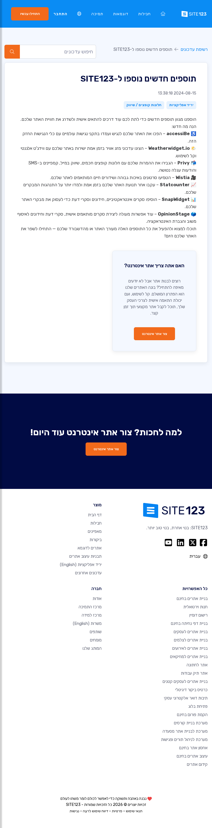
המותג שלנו (92, 648)
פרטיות (117, 811)
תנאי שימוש (134, 811)
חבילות (144, 14)
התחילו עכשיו (30, 14)
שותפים (96, 631)
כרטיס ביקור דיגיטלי (191, 689)
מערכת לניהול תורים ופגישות (184, 739)
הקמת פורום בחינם (192, 714)
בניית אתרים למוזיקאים (189, 656)
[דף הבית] (163, 14)
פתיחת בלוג (198, 706)
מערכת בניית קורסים (191, 722)
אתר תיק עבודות (194, 673)
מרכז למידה (92, 615)
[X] (192, 542)
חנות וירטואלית (195, 606)
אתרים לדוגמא (90, 548)
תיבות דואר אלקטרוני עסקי (186, 698)
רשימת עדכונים (194, 49)
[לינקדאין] (180, 542)
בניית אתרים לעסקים (191, 631)
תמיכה (97, 14)
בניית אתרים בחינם (192, 598)
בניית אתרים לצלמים (191, 640)
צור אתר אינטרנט (154, 334)
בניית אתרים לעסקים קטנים (185, 681)
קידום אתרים (197, 764)
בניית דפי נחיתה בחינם (189, 623)
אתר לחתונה (197, 664)
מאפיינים (95, 531)
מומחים (96, 640)
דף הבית (95, 514)
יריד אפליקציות (181, 105)
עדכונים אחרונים (88, 572)
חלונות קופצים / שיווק (143, 105)
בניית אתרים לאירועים (190, 648)
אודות (97, 598)
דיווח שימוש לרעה (95, 811)
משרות (87, 623)
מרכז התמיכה (90, 606)
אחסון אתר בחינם (193, 747)
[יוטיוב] (168, 542)
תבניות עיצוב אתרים (85, 556)
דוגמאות (120, 14)
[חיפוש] (12, 52)
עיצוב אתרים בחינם (192, 756)
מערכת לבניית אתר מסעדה (185, 731)
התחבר (60, 14)
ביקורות (95, 539)
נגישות (74, 811)
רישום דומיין (198, 615)
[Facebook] (203, 542)
